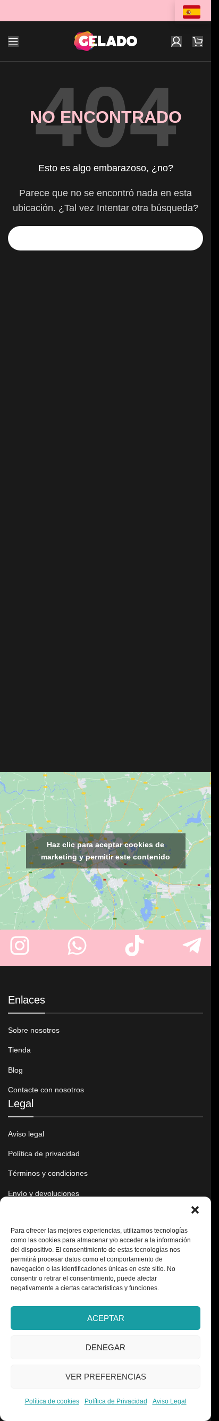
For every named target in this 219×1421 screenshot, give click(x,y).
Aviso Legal (170, 1401)
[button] (195, 1210)
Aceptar (105, 1318)
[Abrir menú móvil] (13, 41)
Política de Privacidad (116, 1401)
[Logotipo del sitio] (106, 40)
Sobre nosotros (34, 1030)
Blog (15, 1070)
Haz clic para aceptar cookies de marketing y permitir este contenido (105, 850)
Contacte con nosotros (46, 1089)
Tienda (19, 1050)
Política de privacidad (44, 1153)
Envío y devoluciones (43, 1193)
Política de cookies (52, 1401)
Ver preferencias (105, 1376)
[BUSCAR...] (191, 238)
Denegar (105, 1347)
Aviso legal (26, 1134)
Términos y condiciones (48, 1173)
